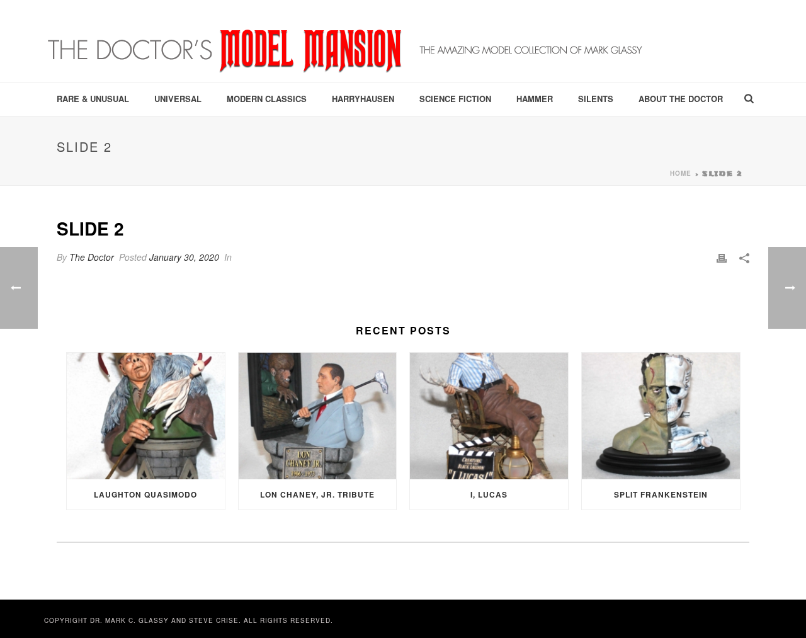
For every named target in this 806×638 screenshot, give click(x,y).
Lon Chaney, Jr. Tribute (317, 494)
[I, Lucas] (489, 416)
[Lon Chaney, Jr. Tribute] (318, 416)
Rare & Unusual (93, 99)
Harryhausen (363, 99)
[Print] (722, 257)
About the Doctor (681, 99)
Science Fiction (455, 99)
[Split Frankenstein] (661, 416)
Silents (595, 99)
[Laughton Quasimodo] (146, 416)
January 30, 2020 (184, 257)
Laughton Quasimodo (145, 494)
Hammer (534, 99)
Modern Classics (267, 99)
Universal (178, 99)
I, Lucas (489, 494)
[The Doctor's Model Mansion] (346, 41)
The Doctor (91, 257)
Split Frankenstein (661, 494)
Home (680, 173)
